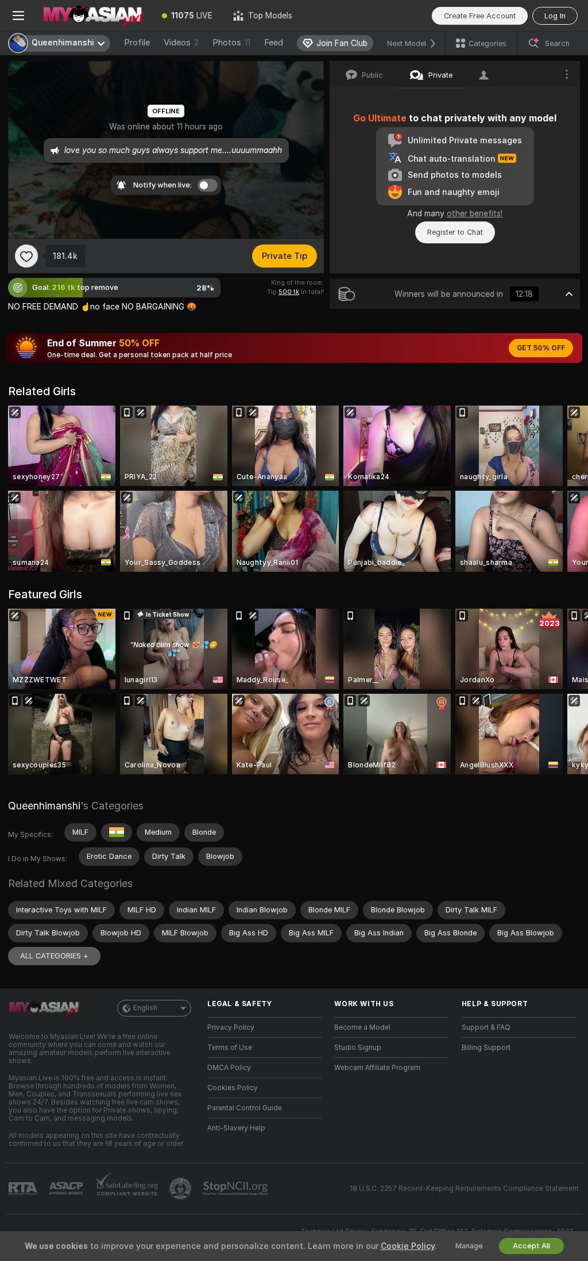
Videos (181, 42)
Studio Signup (357, 1048)
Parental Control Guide (244, 1108)
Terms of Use (229, 1048)
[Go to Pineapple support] (181, 1188)
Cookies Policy (232, 1088)
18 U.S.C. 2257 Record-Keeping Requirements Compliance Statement (464, 1188)
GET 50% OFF (541, 348)
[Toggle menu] (18, 15)
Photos (231, 42)
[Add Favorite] (26, 256)
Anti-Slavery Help (236, 1128)
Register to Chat (455, 232)
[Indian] (116, 832)
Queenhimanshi (44, 806)
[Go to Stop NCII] (236, 1188)
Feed (273, 42)
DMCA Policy (229, 1068)
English (145, 1008)
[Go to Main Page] (94, 15)
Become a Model (362, 1027)
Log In (555, 16)
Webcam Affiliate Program (377, 1068)
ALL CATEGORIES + (54, 956)
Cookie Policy (408, 1246)
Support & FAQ (486, 1027)
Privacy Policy (230, 1027)
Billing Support (486, 1048)
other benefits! (474, 213)
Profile (137, 42)
